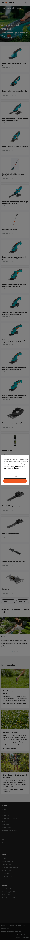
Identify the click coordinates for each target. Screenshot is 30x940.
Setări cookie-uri (15, 472)
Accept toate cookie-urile (15, 481)
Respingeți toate (15, 476)
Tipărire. (17, 468)
